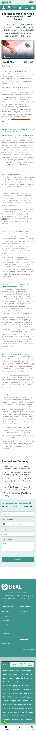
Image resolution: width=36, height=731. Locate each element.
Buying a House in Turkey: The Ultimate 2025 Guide (18, 678)
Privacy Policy (7, 644)
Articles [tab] (5, 664)
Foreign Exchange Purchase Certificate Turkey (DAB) (18, 701)
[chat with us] (4, 721)
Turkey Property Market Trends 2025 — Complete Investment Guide (18, 674)
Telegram (6, 634)
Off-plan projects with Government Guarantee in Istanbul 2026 (18, 708)
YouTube (5, 620)
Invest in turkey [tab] (22, 664)
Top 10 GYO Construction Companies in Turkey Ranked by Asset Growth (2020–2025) (18, 712)
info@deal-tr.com (27, 649)
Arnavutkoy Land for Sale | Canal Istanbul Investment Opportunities (18, 682)
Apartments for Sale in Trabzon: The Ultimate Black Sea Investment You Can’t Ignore (18, 481)
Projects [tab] (13, 664)
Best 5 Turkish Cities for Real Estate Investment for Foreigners (18, 693)
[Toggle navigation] (31, 2)
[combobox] (5, 524)
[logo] (6, 2)
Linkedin (5, 625)
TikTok (4, 629)
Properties (24, 611)
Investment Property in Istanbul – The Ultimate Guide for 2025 (18, 686)
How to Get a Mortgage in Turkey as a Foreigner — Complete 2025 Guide (18, 689)
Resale (22, 616)
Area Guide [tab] (30, 664)
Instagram (6, 616)
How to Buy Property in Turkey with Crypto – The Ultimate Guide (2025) (18, 705)
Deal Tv (23, 625)
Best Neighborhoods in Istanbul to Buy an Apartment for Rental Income (18, 697)
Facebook (6, 611)
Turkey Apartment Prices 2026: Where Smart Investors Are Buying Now (18, 671)
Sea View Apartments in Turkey (13, 716)
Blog (21, 620)
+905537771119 (25, 645)
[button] (19, 728)
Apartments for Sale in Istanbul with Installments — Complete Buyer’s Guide (18, 720)
